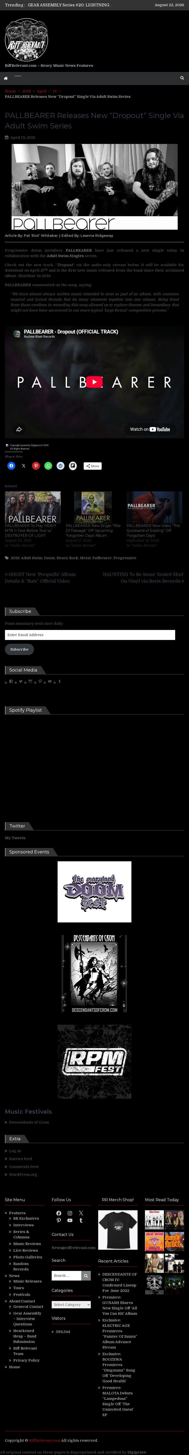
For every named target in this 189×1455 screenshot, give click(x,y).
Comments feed (24, 1166)
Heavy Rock (67, 558)
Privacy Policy (26, 1360)
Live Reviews (25, 1250)
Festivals (21, 1294)
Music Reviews (27, 1244)
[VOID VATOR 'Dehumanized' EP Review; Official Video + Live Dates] (154, 1242)
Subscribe (19, 649)
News (14, 1276)
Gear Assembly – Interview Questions (27, 1318)
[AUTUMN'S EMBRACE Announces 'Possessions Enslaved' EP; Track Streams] (174, 1242)
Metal (85, 558)
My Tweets (15, 838)
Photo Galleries (27, 1257)
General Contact (28, 1306)
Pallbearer (102, 558)
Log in (15, 1151)
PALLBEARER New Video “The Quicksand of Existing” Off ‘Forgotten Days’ (153, 530)
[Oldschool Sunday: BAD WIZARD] (154, 1264)
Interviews (23, 1225)
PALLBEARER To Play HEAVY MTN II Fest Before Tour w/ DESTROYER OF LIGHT (30, 530)
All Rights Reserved (19, 449)
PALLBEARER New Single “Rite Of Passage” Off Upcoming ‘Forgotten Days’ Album (93, 530)
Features (17, 1213)
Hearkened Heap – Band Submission (24, 1336)
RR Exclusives (26, 1218)
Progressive (124, 558)
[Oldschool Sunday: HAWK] (174, 1220)
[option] (70, 5)
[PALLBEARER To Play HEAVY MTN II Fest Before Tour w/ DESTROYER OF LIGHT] (33, 507)
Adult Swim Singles (65, 256)
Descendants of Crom (29, 1122)
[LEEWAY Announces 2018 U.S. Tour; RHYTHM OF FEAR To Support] (154, 1285)
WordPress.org (23, 1174)
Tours (18, 1288)
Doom (49, 558)
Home (14, 1367)
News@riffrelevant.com (73, 1248)
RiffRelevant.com (45, 1440)
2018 (15, 558)
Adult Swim (31, 558)
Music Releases (27, 1281)
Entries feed (20, 1159)
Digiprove (136, 1452)
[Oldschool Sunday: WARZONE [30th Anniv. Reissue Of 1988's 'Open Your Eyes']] (154, 1220)
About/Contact (22, 1301)
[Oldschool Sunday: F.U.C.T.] (174, 1264)
